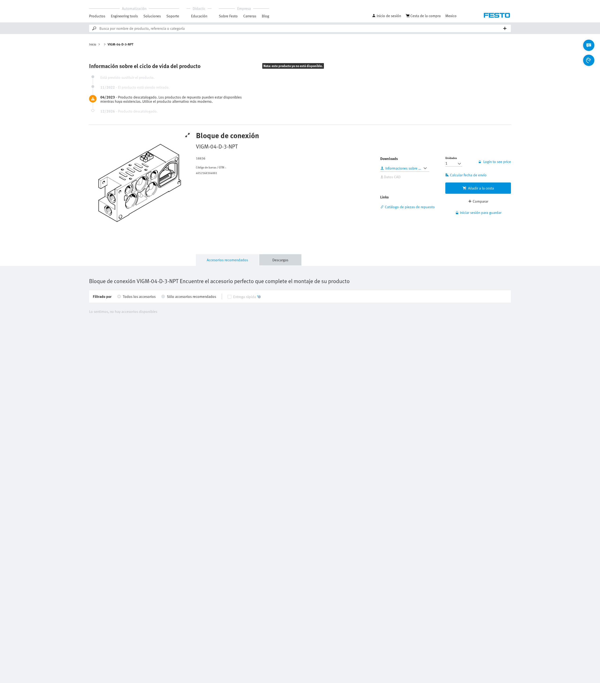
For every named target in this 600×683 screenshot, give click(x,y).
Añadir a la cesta (481, 188)
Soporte (172, 16)
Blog (265, 16)
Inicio (92, 44)
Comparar (480, 201)
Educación (199, 16)
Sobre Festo (228, 16)
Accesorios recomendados (227, 260)
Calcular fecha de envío (468, 175)
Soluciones (152, 16)
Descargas (280, 260)
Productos (97, 16)
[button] (386, 15)
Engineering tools (124, 16)
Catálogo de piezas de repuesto (410, 207)
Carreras (249, 16)
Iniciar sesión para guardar (480, 212)
